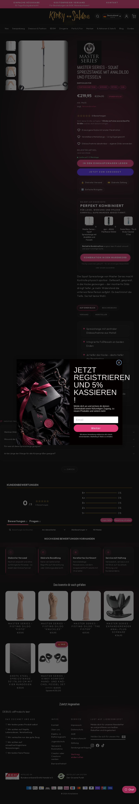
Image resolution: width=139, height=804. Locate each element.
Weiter (96, 428)
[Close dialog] (119, 362)
